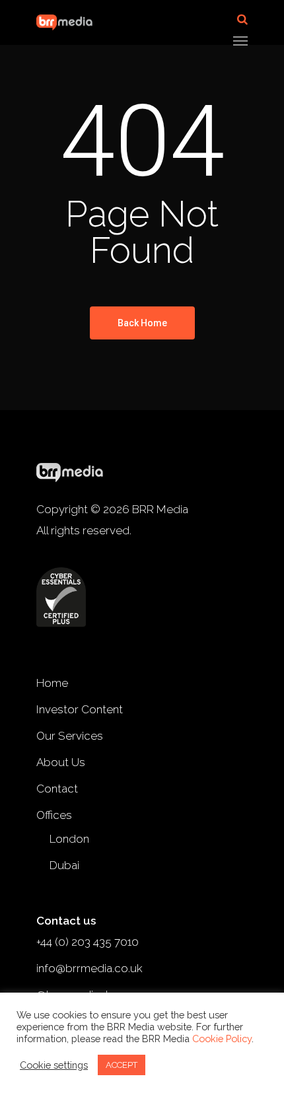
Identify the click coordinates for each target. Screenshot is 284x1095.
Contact (57, 788)
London (69, 838)
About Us (60, 762)
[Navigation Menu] (240, 40)
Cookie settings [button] (54, 1065)
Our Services (69, 735)
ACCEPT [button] (121, 1065)
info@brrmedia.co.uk (89, 968)
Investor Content (79, 709)
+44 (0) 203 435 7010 (87, 941)
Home (52, 682)
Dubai (64, 865)
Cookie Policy (222, 1038)
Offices (54, 815)
